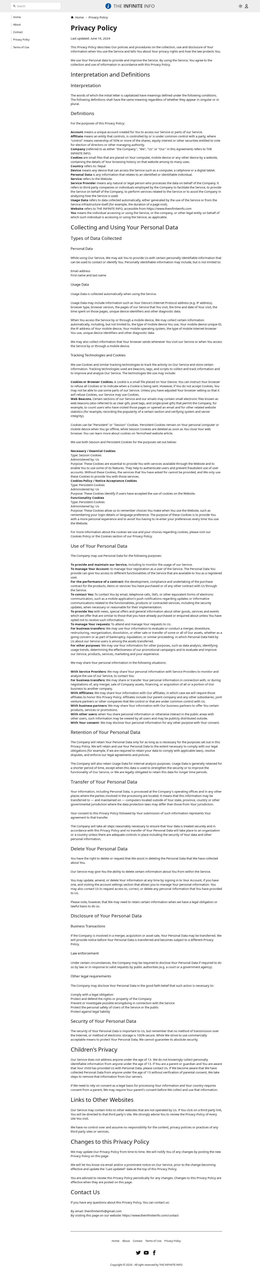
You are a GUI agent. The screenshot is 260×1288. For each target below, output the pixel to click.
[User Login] (246, 6)
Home (79, 17)
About (126, 1241)
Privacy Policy (172, 1241)
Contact (137, 1241)
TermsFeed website (149, 433)
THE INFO (134, 6)
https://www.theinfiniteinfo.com (169, 208)
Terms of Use (153, 1241)
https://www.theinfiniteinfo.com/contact (150, 1215)
